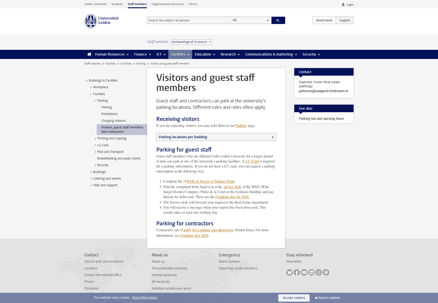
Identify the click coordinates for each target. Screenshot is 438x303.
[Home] (88, 54)
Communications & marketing (269, 54)
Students (117, 4)
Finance (140, 54)
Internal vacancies (164, 275)
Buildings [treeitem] (99, 172)
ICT (159, 54)
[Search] (278, 20)
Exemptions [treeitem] (109, 114)
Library (192, 4)
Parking (141, 63)
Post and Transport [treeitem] (110, 152)
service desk (232, 186)
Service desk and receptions (103, 261)
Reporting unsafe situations (238, 268)
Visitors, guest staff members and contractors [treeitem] (122, 129)
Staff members (137, 4)
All (235, 20)
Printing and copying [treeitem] (111, 138)
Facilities (178, 54)
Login (350, 4)
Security (309, 54)
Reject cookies (329, 298)
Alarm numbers (229, 261)
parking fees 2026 (196, 235)
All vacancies (160, 281)
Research (228, 54)
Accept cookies (294, 298)
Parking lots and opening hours (321, 119)
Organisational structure (168, 4)
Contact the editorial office (102, 275)
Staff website (92, 63)
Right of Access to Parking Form (210, 181)
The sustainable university (170, 268)
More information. (145, 297)
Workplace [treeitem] (100, 87)
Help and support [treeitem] (105, 185)
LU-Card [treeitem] (103, 145)
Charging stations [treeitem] (113, 121)
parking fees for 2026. (234, 196)
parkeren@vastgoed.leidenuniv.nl (323, 91)
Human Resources (110, 54)
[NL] (324, 20)
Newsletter (294, 261)
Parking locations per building (183, 137)
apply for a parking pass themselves (208, 229)
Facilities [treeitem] (99, 94)
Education (203, 54)
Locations (91, 268)
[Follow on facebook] (297, 272)
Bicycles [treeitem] (102, 165)
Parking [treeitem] (102, 100)
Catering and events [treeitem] (107, 178)
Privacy (89, 281)
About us (158, 261)
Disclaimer (91, 288)
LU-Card (252, 161)
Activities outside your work (171, 288)
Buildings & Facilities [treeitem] (103, 80)
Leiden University (95, 4)
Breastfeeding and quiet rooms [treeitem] (119, 158)
